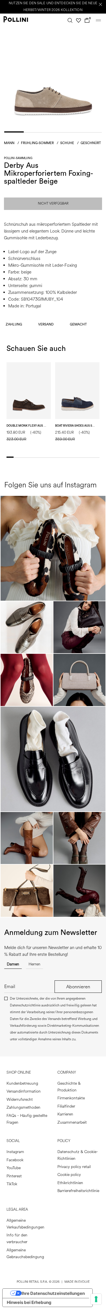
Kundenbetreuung (22, 1083)
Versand (46, 324)
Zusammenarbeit (72, 1122)
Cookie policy (69, 1174)
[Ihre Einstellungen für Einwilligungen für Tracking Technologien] (96, 1299)
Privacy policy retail (74, 1166)
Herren (34, 964)
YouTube (14, 1168)
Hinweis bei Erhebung (29, 1302)
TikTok (12, 1184)
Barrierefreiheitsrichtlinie (78, 1190)
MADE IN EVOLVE (77, 1282)
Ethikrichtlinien (70, 1183)
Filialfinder (66, 1106)
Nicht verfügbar (53, 203)
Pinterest (14, 1176)
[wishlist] (78, 20)
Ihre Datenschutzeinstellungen (53, 1293)
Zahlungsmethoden (23, 1107)
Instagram (15, 1151)
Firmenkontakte (71, 1098)
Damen (13, 964)
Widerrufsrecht (20, 1099)
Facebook (15, 1160)
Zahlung (14, 324)
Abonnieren (78, 987)
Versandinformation (24, 1091)
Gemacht (78, 324)
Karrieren (65, 1114)
